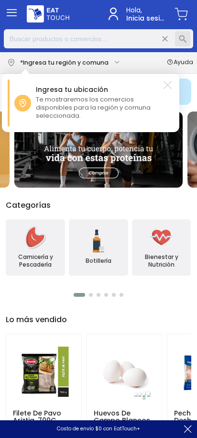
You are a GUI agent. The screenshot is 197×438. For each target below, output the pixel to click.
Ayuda (183, 62)
